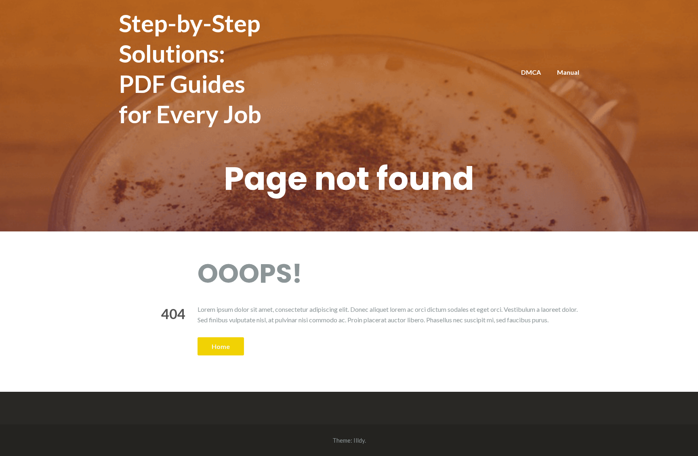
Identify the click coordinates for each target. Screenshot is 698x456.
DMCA (531, 72)
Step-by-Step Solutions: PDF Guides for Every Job (190, 68)
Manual (568, 72)
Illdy (359, 440)
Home (221, 346)
